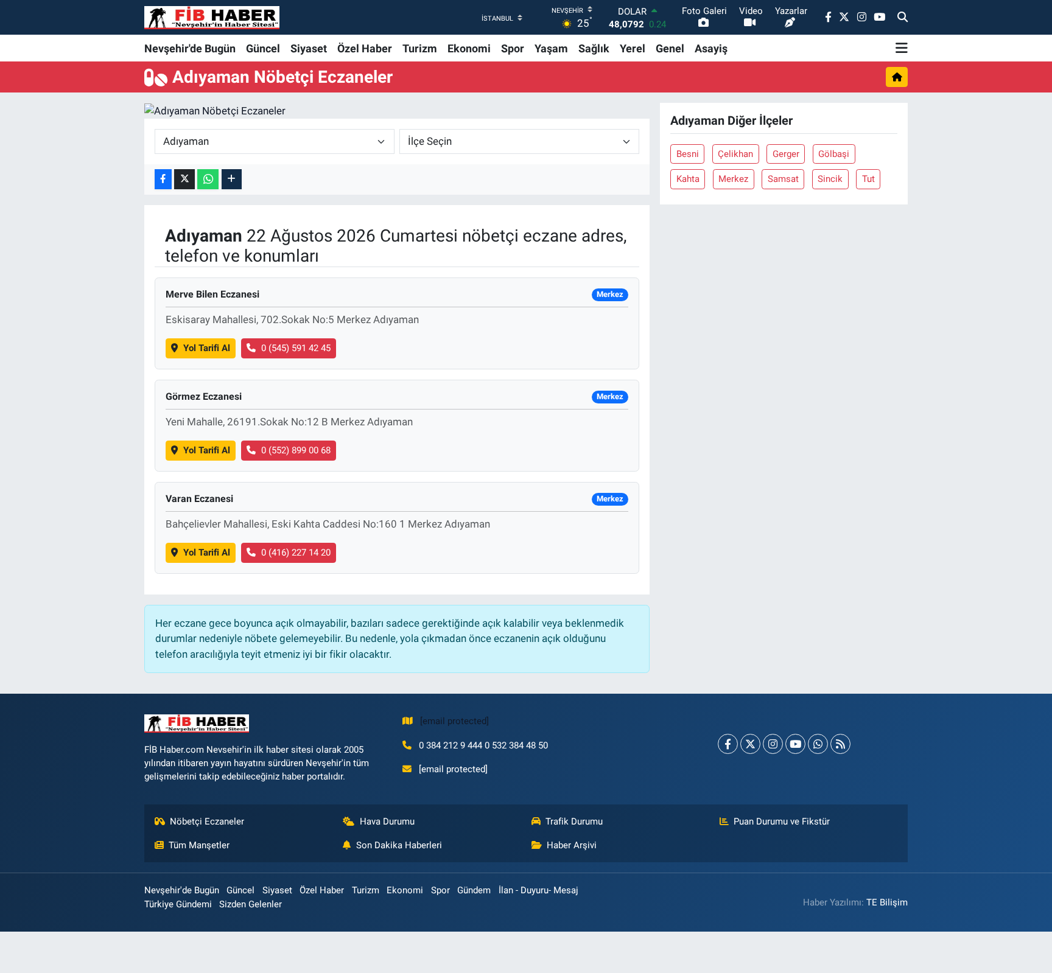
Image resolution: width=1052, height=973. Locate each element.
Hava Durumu (387, 821)
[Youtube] (795, 744)
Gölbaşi (833, 153)
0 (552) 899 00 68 (296, 450)
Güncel (263, 48)
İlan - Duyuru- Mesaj (538, 890)
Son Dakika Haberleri (399, 845)
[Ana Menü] (902, 48)
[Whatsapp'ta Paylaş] (208, 179)
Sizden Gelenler (250, 904)
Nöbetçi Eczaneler (207, 821)
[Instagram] (773, 744)
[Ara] (902, 18)
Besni (687, 153)
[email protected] (454, 721)
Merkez (733, 178)
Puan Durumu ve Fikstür (782, 821)
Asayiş (711, 48)
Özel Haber (364, 48)
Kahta (688, 178)
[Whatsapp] (818, 744)
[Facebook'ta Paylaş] (163, 179)
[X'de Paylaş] (184, 179)
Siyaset (308, 48)
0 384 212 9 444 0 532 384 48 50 (483, 745)
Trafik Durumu (574, 821)
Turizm (419, 48)
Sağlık (593, 48)
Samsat (783, 178)
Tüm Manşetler (199, 845)
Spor (512, 48)
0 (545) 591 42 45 (296, 348)
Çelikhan (735, 153)
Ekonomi (469, 48)
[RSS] (840, 744)
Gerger (786, 153)
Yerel (632, 48)
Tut (868, 178)
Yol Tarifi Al (206, 348)
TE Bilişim (887, 902)
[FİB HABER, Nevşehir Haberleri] (211, 17)
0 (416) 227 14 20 (296, 552)
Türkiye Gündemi (178, 904)
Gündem (474, 890)
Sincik (830, 178)
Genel (670, 48)
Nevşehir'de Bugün (190, 48)
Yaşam (551, 48)
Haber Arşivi (572, 845)
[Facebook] (728, 744)
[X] (750, 744)
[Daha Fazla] (232, 179)
